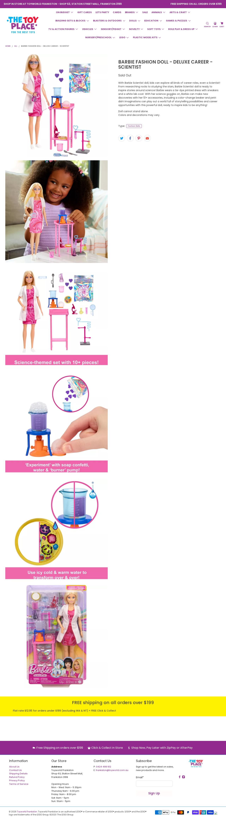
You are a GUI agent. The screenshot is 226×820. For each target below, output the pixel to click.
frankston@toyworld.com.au (112, 770)
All (15, 46)
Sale (145, 12)
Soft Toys (154, 29)
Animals (156, 12)
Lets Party (102, 12)
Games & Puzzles (176, 20)
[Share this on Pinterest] (138, 138)
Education (151, 20)
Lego (122, 37)
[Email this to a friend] (147, 138)
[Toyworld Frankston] (23, 25)
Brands (130, 12)
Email (140, 777)
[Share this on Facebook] (130, 138)
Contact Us (15, 770)
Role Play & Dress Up (181, 29)
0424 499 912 (103, 766)
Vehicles (87, 29)
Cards (117, 12)
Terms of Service (18, 784)
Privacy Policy (17, 780)
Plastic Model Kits (145, 37)
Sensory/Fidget (111, 29)
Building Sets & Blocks (70, 20)
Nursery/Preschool (98, 37)
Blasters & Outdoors (107, 20)
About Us (14, 766)
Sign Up (154, 793)
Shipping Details (18, 773)
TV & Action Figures (61, 29)
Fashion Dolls (134, 126)
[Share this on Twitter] (121, 138)
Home (8, 46)
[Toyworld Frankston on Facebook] (142, 3)
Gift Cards (84, 12)
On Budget (63, 12)
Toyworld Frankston (27, 811)
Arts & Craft (178, 12)
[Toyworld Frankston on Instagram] (147, 3)
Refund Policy (17, 777)
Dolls (133, 20)
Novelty (134, 29)
